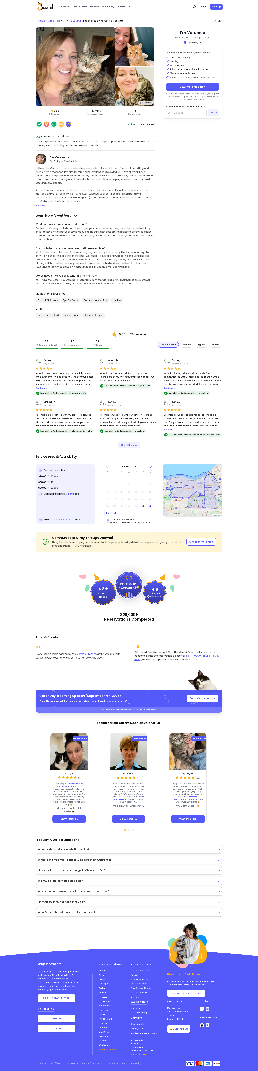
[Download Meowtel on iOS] (202, 1025)
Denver (102, 992)
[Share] (219, 21)
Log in (203, 6)
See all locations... (108, 1049)
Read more (41, 387)
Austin (102, 975)
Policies (121, 6)
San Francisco (106, 1036)
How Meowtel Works (140, 979)
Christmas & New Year (142, 1051)
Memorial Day (138, 1040)
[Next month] (150, 466)
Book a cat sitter (56, 998)
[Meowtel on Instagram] (207, 1009)
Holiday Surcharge (66, 519)
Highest (201, 344)
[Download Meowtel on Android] (207, 1025)
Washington (105, 1045)
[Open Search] (194, 7)
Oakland (103, 1014)
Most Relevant (168, 344)
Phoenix (103, 1023)
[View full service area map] (192, 490)
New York (103, 1010)
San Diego (104, 1032)
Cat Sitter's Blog (139, 1012)
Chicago (103, 983)
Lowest (216, 344)
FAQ (130, 6)
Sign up (216, 6)
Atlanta (102, 970)
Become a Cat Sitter (186, 993)
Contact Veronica (201, 541)
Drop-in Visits (137, 1024)
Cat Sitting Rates (139, 983)
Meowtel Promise (86, 654)
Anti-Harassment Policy (128, 1063)
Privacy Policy (107, 1063)
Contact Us (174, 1001)
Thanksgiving (137, 1047)
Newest (187, 344)
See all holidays (139, 1054)
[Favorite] (214, 21)
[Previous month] (107, 466)
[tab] (125, 830)
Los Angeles (105, 1001)
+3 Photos (146, 102)
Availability (108, 6)
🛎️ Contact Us (178, 1028)
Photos (65, 6)
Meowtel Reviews (139, 992)
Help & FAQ (136, 1008)
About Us (135, 975)
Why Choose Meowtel (142, 988)
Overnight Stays (138, 1028)
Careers (135, 997)
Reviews (94, 6)
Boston (102, 979)
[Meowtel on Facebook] (202, 1009)
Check (213, 112)
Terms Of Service (90, 1063)
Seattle (102, 1041)
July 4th (134, 1043)
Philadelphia (105, 1019)
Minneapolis (105, 1005)
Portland (103, 1027)
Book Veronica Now (193, 86)
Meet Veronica (80, 6)
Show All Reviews (129, 445)
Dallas (102, 988)
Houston (103, 997)
